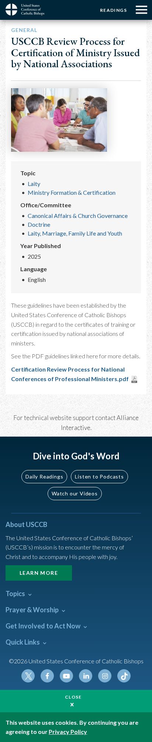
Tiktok (124, 675)
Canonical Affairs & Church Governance (78, 215)
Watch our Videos (75, 493)
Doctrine (39, 224)
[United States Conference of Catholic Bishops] (28, 9)
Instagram (104, 675)
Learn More (39, 573)
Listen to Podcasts (99, 476)
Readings (113, 10)
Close (73, 697)
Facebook (47, 675)
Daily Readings (44, 476)
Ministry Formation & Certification (71, 192)
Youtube (66, 675)
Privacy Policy (68, 731)
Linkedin (85, 675)
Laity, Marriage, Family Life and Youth (75, 233)
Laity (34, 183)
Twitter (28, 675)
